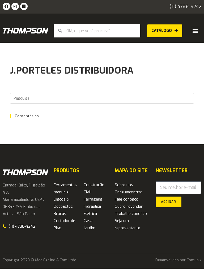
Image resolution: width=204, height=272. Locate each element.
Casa (88, 220)
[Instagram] (15, 6)
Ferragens (93, 199)
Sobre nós (124, 185)
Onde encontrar (128, 192)
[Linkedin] (24, 6)
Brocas (60, 213)
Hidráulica (92, 206)
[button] (195, 30)
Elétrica (90, 213)
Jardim (89, 228)
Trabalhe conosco (131, 213)
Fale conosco (126, 199)
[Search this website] (102, 98)
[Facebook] (6, 6)
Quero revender (129, 206)
